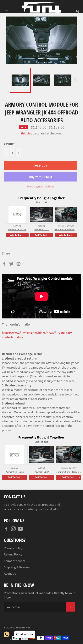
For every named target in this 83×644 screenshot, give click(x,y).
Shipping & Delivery (17, 567)
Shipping (26, 133)
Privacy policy (13, 548)
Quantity (9, 143)
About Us (10, 573)
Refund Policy (13, 554)
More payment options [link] (40, 186)
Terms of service (14, 561)
